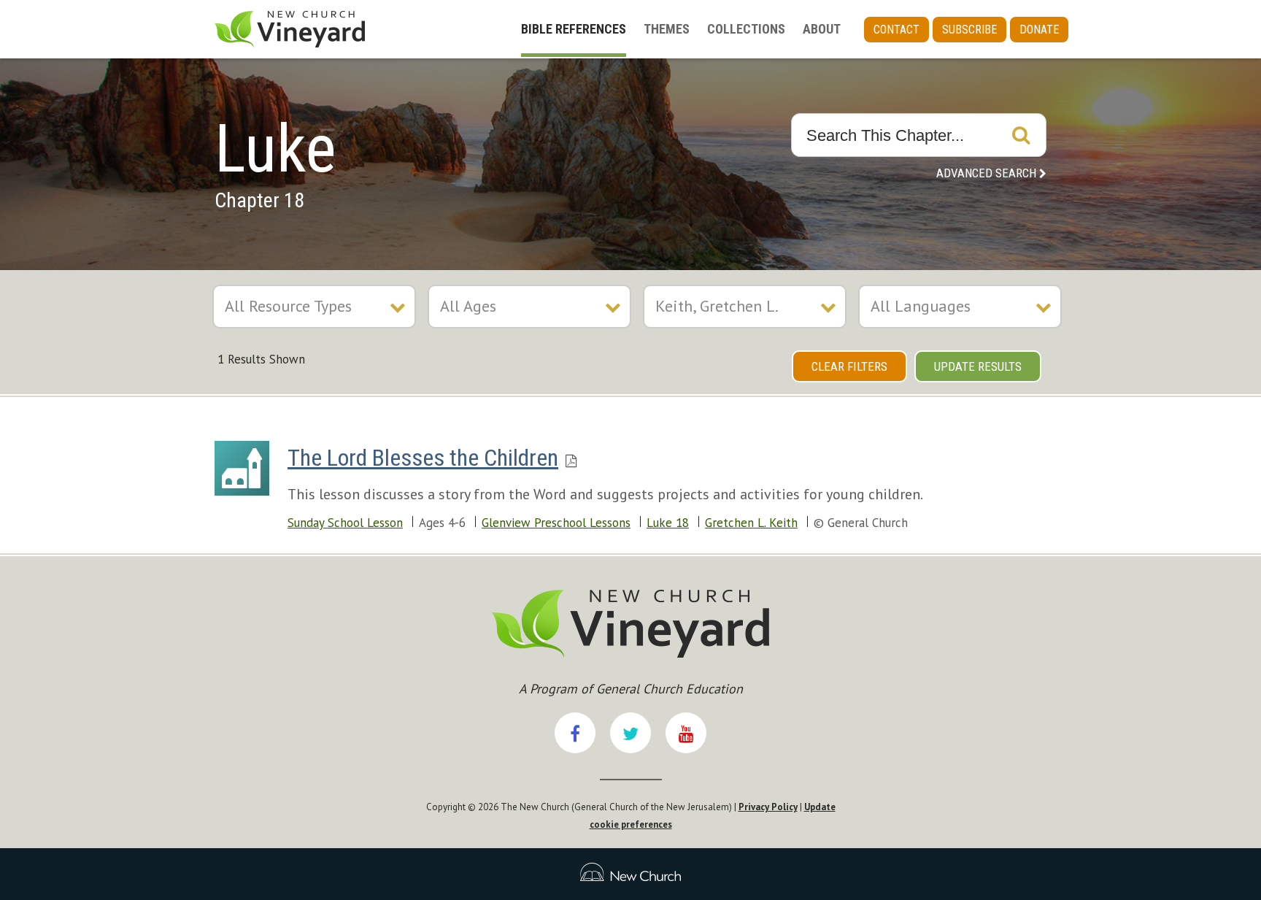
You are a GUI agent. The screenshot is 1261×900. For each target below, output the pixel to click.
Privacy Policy (768, 807)
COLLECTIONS (746, 28)
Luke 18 (668, 523)
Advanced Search (986, 173)
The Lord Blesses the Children (423, 458)
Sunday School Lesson (345, 523)
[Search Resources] (1020, 135)
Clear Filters (849, 366)
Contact (896, 29)
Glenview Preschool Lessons (556, 523)
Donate (1039, 29)
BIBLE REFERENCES (573, 28)
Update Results (978, 366)
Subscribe (969, 29)
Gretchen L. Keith (751, 523)
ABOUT (822, 28)
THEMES (667, 28)
